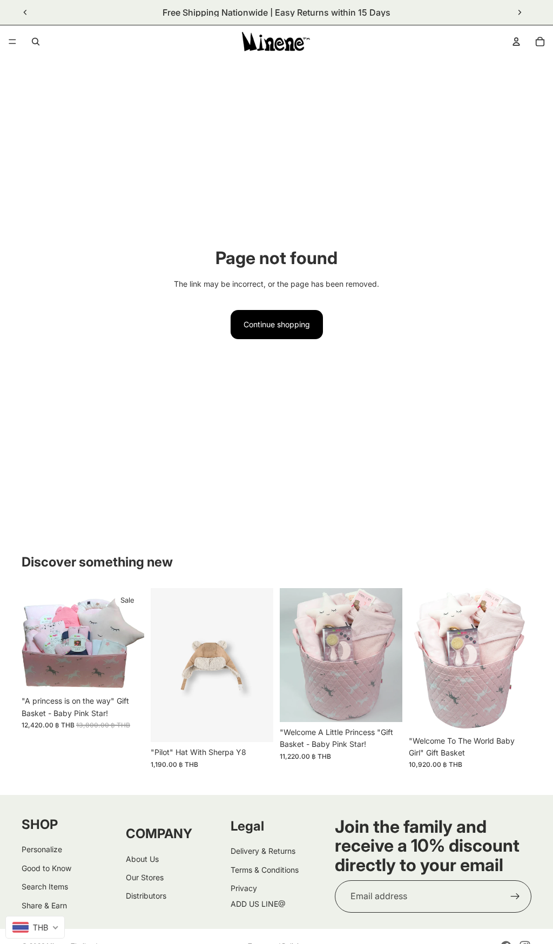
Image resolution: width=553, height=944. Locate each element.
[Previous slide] (25, 12)
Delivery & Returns (263, 850)
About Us (142, 858)
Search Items (45, 886)
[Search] (36, 41)
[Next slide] (519, 12)
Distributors (146, 895)
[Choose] (256, 725)
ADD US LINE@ (258, 903)
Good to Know (46, 868)
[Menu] (12, 41)
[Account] (516, 41)
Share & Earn (44, 904)
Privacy (244, 888)
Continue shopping (277, 324)
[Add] (127, 674)
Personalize (42, 849)
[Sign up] (515, 896)
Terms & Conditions (265, 869)
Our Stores (145, 877)
